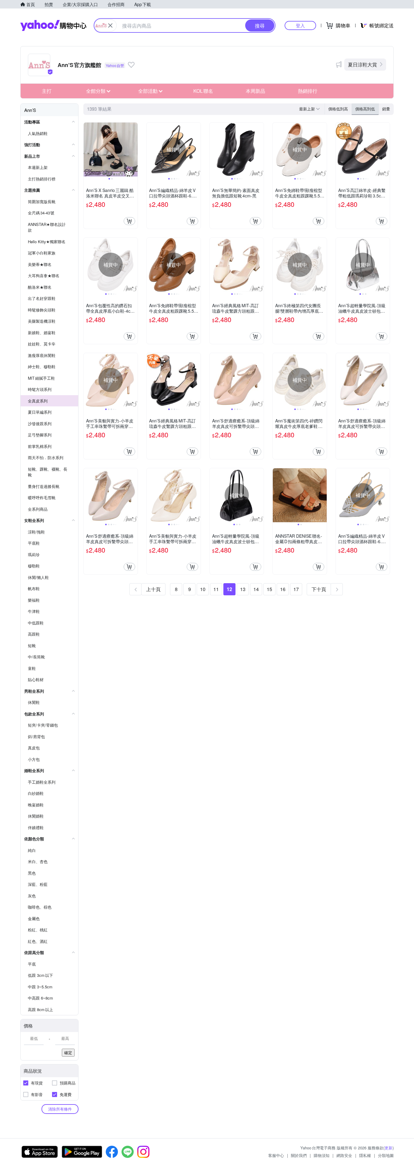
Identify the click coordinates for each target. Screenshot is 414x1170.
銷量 (386, 109)
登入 (300, 25)
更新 (388, 1148)
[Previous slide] (88, 149)
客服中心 (276, 1155)
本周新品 (255, 90)
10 (202, 589)
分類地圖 (386, 1155)
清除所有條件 (60, 1109)
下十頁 (319, 589)
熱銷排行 (307, 90)
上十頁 (153, 589)
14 (256, 589)
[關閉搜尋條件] (110, 25)
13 (242, 589)
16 (282, 589)
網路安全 (344, 1155)
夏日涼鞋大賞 (362, 64)
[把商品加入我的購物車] (129, 221)
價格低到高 (338, 109)
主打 (47, 90)
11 (216, 589)
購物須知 (321, 1155)
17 (296, 589)
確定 (68, 1052)
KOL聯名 (203, 90)
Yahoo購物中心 (53, 25)
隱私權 (365, 1155)
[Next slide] (134, 149)
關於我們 (299, 1155)
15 (269, 589)
